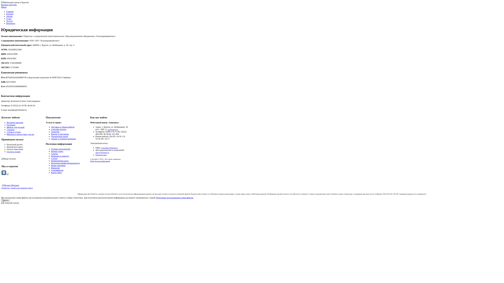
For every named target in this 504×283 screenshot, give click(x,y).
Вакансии (55, 168)
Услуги (9, 21)
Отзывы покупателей (60, 149)
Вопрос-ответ (57, 151)
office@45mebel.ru (102, 153)
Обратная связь (101, 155)
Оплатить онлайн (13, 152)
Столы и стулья (13, 132)
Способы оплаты (58, 129)
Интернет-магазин (15, 122)
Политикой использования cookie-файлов (174, 198)
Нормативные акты (60, 161)
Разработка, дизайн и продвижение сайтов (17, 188)
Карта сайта (56, 173)
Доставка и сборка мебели (63, 127)
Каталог (10, 14)
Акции (9, 16)
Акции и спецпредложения (63, 139)
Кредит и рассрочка (60, 134)
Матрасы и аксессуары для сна (20, 134)
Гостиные (11, 125)
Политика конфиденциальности (65, 163)
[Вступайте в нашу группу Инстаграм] (8, 174)
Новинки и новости (60, 156)
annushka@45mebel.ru (109, 148)
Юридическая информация (100, 161)
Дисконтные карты (59, 136)
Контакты (10, 23)
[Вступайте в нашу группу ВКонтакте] (3, 174)
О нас (8, 19)
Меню (4, 7)
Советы (54, 154)
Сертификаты (57, 170)
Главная (9, 11)
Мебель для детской (15, 127)
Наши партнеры (58, 165)
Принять (5, 200)
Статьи (54, 158)
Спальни (11, 130)
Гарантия (55, 132)
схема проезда (112, 129)
